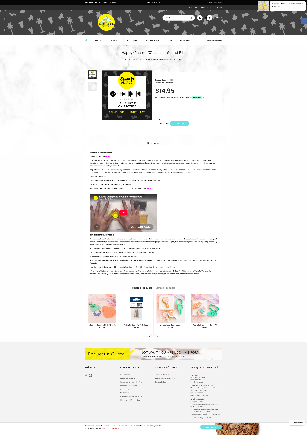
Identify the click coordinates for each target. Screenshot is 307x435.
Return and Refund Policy (165, 378)
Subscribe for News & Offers (131, 382)
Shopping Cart (205, 7)
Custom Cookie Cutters (141, 59)
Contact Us (124, 389)
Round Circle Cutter (295, 4)
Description (153, 143)
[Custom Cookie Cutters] (106, 32)
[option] (127, 95)
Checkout (218, 7)
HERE (108, 156)
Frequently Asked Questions (131, 396)
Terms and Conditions (163, 375)
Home (127, 59)
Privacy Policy (160, 382)
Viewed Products (165, 287)
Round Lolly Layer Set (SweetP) (205, 325)
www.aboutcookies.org (111, 428)
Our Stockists (125, 375)
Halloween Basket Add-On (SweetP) (102, 325)
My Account (193, 7)
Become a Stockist (127, 378)
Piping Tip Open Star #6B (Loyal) (136, 325)
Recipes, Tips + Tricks (128, 385)
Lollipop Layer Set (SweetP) (170, 325)
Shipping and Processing (130, 400)
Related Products (142, 287)
